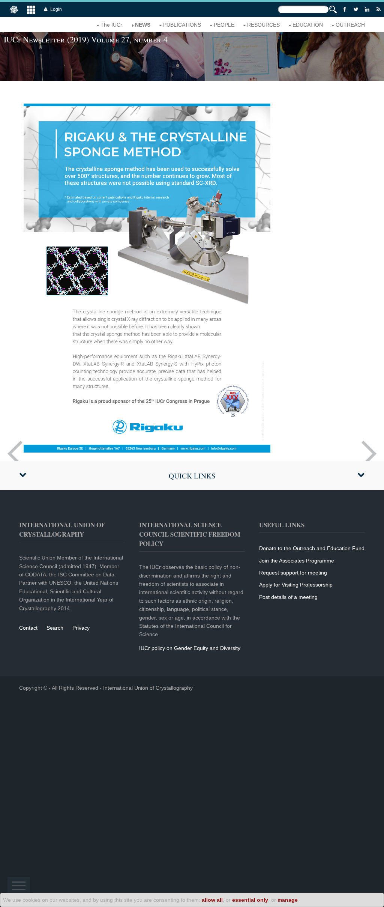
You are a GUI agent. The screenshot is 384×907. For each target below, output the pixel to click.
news (142, 25)
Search (54, 628)
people (224, 25)
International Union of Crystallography (148, 688)
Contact (28, 628)
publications (182, 25)
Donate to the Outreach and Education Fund (311, 548)
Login (56, 9)
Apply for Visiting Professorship (296, 585)
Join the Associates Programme (296, 561)
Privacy (81, 628)
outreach (350, 25)
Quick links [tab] (192, 476)
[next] (369, 454)
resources (263, 25)
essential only (250, 900)
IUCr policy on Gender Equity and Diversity (189, 648)
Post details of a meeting (288, 597)
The (111, 25)
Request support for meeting (293, 573)
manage (288, 900)
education (307, 25)
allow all (212, 900)
